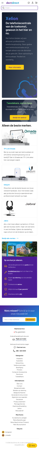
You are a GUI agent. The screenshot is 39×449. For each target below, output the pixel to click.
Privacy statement (19, 401)
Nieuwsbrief (19, 410)
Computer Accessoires (19, 372)
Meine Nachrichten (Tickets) (20, 422)
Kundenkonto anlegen (19, 418)
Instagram (8, 432)
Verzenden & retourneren (19, 395)
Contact (19, 386)
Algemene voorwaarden (19, 397)
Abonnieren (30, 319)
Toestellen (19, 361)
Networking (19, 363)
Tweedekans (19, 376)
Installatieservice (14, 271)
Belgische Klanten (19, 392)
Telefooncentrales (19, 365)
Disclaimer (19, 399)
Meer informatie (15, 67)
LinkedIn (8, 435)
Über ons (19, 383)
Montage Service (19, 404)
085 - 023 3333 (21, 351)
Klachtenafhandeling (19, 406)
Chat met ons (21, 347)
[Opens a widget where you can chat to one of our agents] (32, 445)
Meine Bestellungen (19, 420)
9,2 (21, 294)
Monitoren (19, 374)
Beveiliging (19, 367)
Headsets (19, 358)
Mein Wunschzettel (19, 424)
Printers (19, 370)
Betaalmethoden (19, 388)
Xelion (20, 408)
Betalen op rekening (19, 390)
